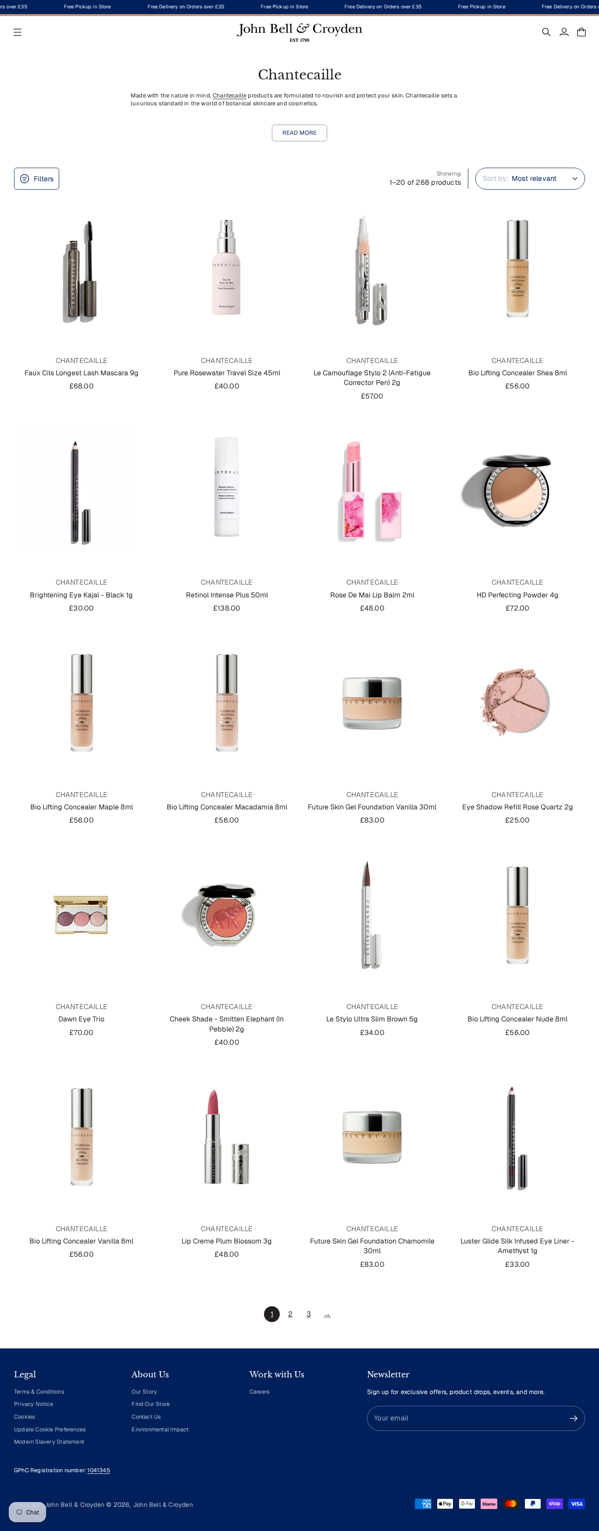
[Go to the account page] (564, 32)
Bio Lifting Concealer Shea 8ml (517, 372)
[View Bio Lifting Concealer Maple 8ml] (81, 702)
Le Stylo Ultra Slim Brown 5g (372, 1019)
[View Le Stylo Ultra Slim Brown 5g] (372, 915)
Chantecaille (229, 95)
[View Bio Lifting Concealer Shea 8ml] (517, 268)
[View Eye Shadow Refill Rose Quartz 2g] (517, 702)
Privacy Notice (33, 1404)
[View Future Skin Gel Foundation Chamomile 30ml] (372, 1136)
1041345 (98, 1470)
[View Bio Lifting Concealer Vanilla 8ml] (81, 1136)
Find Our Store (151, 1404)
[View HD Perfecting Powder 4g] (517, 490)
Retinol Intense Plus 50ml (227, 595)
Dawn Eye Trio (81, 1019)
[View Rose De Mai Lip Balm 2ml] (372, 490)
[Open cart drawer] (581, 32)
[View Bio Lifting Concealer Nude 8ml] (517, 915)
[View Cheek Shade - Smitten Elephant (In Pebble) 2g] (227, 915)
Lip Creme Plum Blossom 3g (227, 1241)
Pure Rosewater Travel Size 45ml (227, 372)
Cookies (24, 1416)
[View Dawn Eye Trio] (81, 915)
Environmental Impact (160, 1429)
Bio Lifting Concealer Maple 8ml (81, 807)
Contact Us (146, 1416)
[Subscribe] (574, 1418)
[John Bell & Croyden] (299, 32)
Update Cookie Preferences (50, 1429)
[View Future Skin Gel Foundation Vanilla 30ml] (372, 702)
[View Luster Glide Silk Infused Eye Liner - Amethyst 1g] (517, 1136)
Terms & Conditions (39, 1391)
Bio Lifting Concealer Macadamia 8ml (227, 807)
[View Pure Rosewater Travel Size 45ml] (227, 268)
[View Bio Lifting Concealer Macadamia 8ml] (227, 702)
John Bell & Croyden (163, 1505)
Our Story (144, 1391)
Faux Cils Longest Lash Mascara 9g (82, 372)
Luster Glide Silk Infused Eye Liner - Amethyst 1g (517, 1245)
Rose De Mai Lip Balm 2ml (372, 595)
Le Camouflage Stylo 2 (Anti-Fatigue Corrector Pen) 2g (372, 377)
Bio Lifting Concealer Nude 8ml (517, 1019)
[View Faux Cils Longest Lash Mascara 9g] (81, 268)
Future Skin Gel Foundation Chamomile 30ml (372, 1245)
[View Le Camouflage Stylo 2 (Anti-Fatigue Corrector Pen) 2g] (372, 268)
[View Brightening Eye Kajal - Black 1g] (81, 490)
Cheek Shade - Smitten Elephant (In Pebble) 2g (227, 1023)
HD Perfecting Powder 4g (518, 595)
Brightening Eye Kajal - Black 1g (81, 595)
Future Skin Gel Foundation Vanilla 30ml (372, 807)
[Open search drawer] (546, 32)
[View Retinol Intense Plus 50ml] (227, 490)
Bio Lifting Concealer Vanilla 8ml (81, 1241)
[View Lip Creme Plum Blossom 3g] (227, 1136)
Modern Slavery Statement (49, 1441)
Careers (260, 1391)
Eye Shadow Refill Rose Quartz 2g (517, 807)
